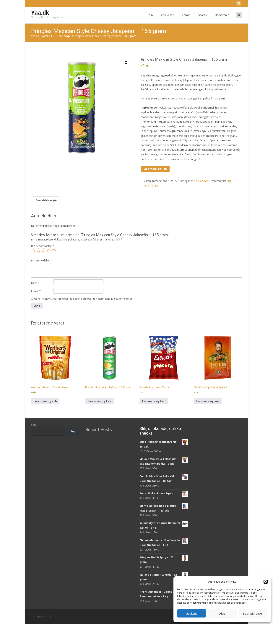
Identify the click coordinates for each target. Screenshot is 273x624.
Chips (197, 181)
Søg (33, 424)
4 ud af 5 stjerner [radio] (49, 250)
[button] (265, 582)
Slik (151, 15)
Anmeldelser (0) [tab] (46, 200)
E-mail (36, 291)
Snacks (202, 15)
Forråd (186, 15)
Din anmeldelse (41, 260)
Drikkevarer (222, 15)
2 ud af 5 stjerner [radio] (38, 250)
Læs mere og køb (155, 169)
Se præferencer (253, 613)
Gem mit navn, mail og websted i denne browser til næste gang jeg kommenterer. (83, 298)
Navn (35, 282)
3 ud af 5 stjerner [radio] (43, 250)
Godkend (191, 613)
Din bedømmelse (42, 246)
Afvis (222, 613)
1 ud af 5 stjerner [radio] (33, 250)
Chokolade (167, 15)
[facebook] (238, 4)
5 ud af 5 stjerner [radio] (54, 250)
